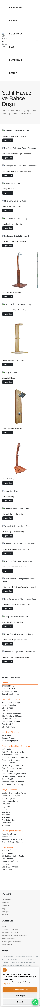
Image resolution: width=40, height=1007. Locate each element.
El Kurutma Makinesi (10, 755)
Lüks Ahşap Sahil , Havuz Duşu (13, 360)
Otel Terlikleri (7, 870)
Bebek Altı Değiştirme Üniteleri (14, 776)
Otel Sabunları (7, 859)
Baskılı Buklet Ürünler (10, 861)
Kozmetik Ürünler (9, 851)
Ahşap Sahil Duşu (8, 378)
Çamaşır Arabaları (9, 738)
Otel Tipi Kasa (7, 708)
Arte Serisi (6, 817)
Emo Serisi (6, 815)
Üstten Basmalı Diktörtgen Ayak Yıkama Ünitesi (19, 587)
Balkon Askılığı (8, 779)
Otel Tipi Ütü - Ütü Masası (12, 716)
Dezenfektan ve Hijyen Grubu (13, 768)
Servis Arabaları (8, 837)
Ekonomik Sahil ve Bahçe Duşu (13, 514)
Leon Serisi (6, 809)
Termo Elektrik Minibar (10, 694)
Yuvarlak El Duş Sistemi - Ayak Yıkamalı (16, 657)
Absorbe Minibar (8, 689)
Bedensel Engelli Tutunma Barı (14, 782)
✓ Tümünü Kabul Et (20, 990)
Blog (11, 47)
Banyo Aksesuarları (9, 790)
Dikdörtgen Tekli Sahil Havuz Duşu (14, 567)
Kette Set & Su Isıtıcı (10, 834)
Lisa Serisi (6, 812)
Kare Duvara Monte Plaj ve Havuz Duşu (16, 604)
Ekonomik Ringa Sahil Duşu (12, 292)
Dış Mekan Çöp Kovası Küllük (13, 765)
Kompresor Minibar (9, 691)
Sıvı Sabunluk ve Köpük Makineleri (15, 757)
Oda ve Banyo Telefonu (11, 721)
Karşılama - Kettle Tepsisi (12, 702)
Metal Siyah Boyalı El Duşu (11, 206)
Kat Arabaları (7, 735)
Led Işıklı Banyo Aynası (11, 796)
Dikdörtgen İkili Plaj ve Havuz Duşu (14, 310)
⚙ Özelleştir (20, 996)
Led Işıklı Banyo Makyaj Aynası (14, 793)
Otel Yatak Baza (8, 727)
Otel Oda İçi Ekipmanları (11, 699)
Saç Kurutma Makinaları (11, 713)
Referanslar (16, 34)
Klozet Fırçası (7, 771)
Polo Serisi (6, 825)
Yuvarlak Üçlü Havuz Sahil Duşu (13, 532)
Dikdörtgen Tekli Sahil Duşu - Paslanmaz (16, 154)
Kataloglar (15, 60)
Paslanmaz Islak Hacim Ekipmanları (16, 746)
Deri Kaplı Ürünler (9, 724)
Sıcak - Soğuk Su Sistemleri (13, 842)
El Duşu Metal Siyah (9, 189)
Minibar (5, 683)
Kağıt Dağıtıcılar (8, 749)
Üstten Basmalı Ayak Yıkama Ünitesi (15, 640)
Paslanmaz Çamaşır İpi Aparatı (14, 774)
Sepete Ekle (7, 140)
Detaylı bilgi (6, 984)
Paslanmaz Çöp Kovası (11, 760)
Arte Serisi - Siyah (9, 820)
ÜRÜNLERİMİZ (15, 8)
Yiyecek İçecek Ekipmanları (13, 831)
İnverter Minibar (8, 686)
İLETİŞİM (13, 73)
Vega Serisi (6, 806)
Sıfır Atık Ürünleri (8, 763)
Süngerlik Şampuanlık (10, 798)
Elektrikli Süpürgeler (10, 741)
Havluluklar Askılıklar (10, 801)
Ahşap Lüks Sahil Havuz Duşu (13, 622)
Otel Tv (5, 711)
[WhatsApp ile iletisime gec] (35, 1002)
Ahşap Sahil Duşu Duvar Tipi (12, 428)
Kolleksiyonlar (7, 864)
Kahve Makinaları (9, 705)
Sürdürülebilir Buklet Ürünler (13, 856)
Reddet (20, 1002)
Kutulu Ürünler (7, 853)
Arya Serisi (6, 804)
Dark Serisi (6, 823)
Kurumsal (14, 21)
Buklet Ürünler (7, 847)
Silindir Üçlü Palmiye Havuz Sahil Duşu (16, 549)
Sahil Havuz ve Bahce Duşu (13, 784)
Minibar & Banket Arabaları (12, 839)
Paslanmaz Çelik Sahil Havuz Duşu (14, 136)
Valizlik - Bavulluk (9, 719)
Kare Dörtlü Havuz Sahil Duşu (12, 224)
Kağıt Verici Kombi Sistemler (13, 752)
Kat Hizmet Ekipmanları (11, 732)
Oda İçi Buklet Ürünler (10, 867)
